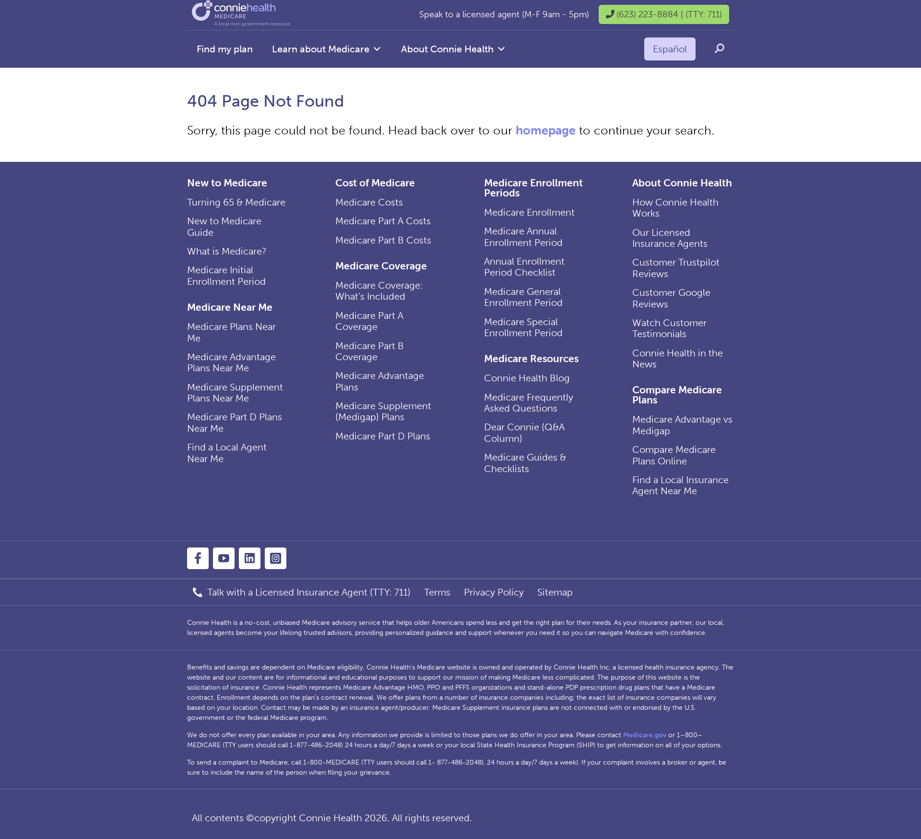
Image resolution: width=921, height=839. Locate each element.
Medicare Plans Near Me (231, 332)
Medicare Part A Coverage (369, 321)
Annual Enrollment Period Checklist (524, 266)
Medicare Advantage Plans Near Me (231, 362)
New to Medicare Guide (224, 226)
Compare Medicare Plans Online (674, 455)
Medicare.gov (644, 735)
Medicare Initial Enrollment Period (226, 275)
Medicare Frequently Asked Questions (528, 402)
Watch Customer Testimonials (669, 328)
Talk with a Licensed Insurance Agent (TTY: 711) (309, 592)
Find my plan (225, 49)
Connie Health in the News (677, 358)
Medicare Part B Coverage (369, 351)
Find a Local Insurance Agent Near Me (680, 485)
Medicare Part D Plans (382, 436)
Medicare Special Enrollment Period (523, 327)
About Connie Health (447, 49)
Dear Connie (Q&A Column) (524, 432)
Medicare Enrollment (529, 212)
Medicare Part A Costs (383, 221)
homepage (546, 130)
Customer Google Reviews (671, 298)
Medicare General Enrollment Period (523, 297)
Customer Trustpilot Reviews (676, 267)
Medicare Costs (369, 202)
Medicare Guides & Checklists (525, 462)
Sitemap (555, 592)
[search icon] (719, 48)
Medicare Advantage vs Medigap (682, 424)
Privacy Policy (494, 592)
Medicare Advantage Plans (379, 381)
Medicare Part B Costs (383, 240)
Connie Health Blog (527, 378)
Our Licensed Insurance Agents (670, 238)
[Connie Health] (241, 23)
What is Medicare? (227, 251)
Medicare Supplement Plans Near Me (235, 392)
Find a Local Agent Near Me (227, 452)
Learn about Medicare (320, 49)
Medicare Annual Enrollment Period (523, 236)
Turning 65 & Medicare (236, 202)
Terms (437, 592)
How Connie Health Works (675, 207)
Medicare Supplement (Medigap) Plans (383, 411)
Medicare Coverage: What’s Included (379, 291)
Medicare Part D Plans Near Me (234, 422)
